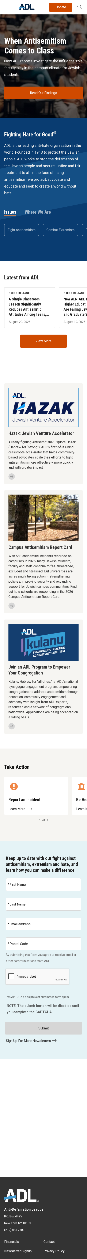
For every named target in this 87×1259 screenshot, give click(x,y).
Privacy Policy (54, 1251)
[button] (79, 7)
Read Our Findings (43, 93)
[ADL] (27, 9)
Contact (49, 1242)
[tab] (10, 212)
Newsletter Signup (18, 1251)
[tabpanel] (43, 230)
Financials (11, 1242)
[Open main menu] (8, 6)
